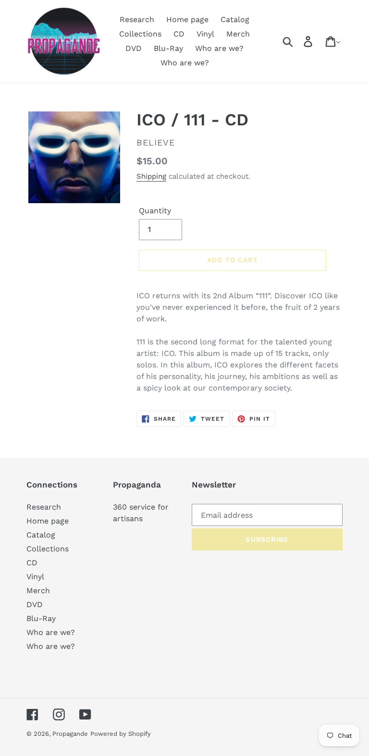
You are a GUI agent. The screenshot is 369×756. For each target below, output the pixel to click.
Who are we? (50, 632)
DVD (34, 604)
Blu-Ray (41, 618)
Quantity (155, 210)
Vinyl (35, 576)
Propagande (70, 733)
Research (43, 507)
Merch (38, 590)
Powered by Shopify (120, 733)
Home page (47, 520)
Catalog (40, 534)
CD (31, 562)
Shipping (151, 176)
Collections (47, 548)
